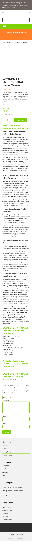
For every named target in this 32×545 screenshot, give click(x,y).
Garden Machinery (16, 42)
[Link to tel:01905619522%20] (2, 519)
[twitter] (11, 526)
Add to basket (21, 120)
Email (3, 423)
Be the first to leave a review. (7, 114)
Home (4, 42)
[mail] (24, 526)
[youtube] (21, 526)
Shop (8, 42)
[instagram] (14, 526)
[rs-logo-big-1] (16, 12)
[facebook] (8, 526)
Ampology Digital (19, 538)
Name (4, 416)
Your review (6, 400)
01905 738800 (8, 519)
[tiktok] (17, 526)
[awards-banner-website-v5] (16, 36)
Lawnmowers (25, 42)
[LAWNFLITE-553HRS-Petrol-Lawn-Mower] (16, 61)
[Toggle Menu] (4, 26)
